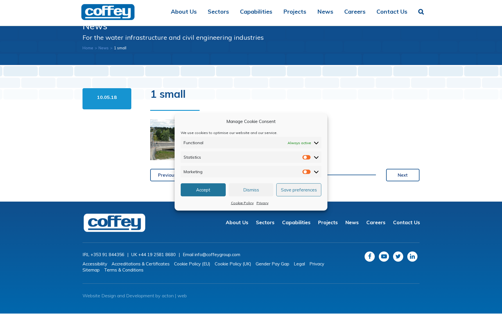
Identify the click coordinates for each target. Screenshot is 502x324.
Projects (294, 11)
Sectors (218, 11)
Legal (299, 264)
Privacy (262, 203)
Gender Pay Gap (272, 264)
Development (140, 295)
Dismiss (251, 189)
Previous (167, 175)
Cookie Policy (242, 203)
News (325, 11)
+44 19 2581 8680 (157, 254)
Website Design (99, 295)
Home (88, 48)
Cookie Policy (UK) (233, 264)
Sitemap (91, 270)
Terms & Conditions (124, 270)
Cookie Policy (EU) (192, 264)
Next (403, 175)
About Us (184, 11)
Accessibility (95, 264)
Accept (203, 189)
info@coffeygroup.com (217, 254)
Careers (354, 11)
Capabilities (256, 11)
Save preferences (299, 189)
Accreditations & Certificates (141, 264)
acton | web (174, 295)
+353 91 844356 (107, 254)
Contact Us (391, 11)
